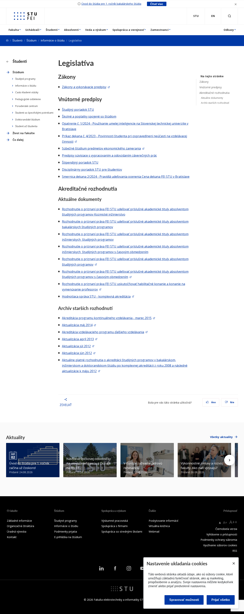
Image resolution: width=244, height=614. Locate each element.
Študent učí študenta (26, 126)
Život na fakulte (24, 133)
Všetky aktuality (221, 437)
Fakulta (14, 30)
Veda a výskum (95, 30)
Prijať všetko (220, 599)
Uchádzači (32, 30)
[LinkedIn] (101, 568)
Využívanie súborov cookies (220, 545)
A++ (233, 522)
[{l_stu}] (122, 588)
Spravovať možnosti (184, 599)
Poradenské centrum (26, 106)
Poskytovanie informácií (163, 520)
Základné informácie (19, 520)
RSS (234, 551)
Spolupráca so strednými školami (121, 531)
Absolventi (71, 30)
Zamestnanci (159, 30)
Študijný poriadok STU (78, 110)
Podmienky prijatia (65, 531)
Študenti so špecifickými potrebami (34, 112)
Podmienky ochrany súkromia (219, 540)
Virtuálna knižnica (159, 526)
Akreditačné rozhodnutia (214, 93)
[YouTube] (142, 568)
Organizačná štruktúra (20, 526)
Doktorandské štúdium (27, 119)
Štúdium (31, 40)
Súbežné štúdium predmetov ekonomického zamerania (101, 148)
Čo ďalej (18, 140)
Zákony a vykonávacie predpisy (84, 87)
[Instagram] (128, 568)
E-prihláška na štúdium (68, 537)
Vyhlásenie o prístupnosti (221, 534)
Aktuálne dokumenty (212, 98)
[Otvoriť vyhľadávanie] (229, 16)
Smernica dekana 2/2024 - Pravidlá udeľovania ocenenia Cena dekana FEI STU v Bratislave (125, 176)
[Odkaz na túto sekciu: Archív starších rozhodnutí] (114, 308)
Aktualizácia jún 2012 (77, 353)
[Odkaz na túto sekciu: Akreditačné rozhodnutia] (119, 188)
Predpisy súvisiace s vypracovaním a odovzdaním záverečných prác (109, 155)
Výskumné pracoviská (114, 520)
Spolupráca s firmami (114, 526)
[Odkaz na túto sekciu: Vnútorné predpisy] (104, 99)
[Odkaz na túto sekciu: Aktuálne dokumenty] (103, 199)
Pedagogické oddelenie (28, 99)
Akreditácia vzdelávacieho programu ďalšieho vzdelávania (103, 332)
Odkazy (229, 30)
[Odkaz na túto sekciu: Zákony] (78, 76)
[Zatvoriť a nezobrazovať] (235, 4)
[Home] (7, 40)
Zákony (204, 82)
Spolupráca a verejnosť (128, 30)
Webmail (154, 531)
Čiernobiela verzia (226, 529)
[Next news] (229, 460)
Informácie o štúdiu (53, 40)
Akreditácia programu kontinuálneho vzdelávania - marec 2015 (107, 318)
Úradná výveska (16, 531)
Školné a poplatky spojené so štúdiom (89, 116)
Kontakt (12, 537)
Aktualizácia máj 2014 (77, 325)
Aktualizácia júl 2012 (76, 346)
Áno (213, 402)
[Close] (233, 563)
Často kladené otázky (26, 92)
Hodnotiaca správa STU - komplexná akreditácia (96, 296)
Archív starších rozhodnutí (215, 102)
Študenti (52, 30)
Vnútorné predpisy (210, 87)
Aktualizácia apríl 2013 (78, 339)
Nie (232, 402)
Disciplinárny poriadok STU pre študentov (92, 169)
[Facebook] (115, 568)
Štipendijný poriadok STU (80, 162)
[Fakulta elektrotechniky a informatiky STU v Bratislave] (25, 16)
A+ (225, 522)
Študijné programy (25, 78)
